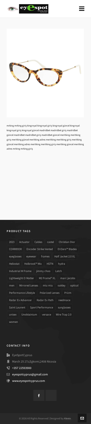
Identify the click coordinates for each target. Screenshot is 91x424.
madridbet (44, 130)
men (11, 285)
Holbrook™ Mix (33, 264)
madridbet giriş (58, 130)
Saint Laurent (17, 307)
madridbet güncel (51, 135)
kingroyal (32, 125)
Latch (58, 271)
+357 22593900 (21, 368)
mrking (10, 125)
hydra (61, 264)
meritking (65, 135)
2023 (11, 242)
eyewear (31, 256)
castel (50, 242)
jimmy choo (43, 271)
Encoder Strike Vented (40, 249)
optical (74, 285)
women (13, 322)
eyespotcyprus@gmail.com (30, 374)
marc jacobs (67, 278)
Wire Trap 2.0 (63, 314)
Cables (38, 242)
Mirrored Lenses (28, 285)
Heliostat (14, 264)
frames (45, 256)
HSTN (50, 264)
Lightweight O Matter (21, 278)
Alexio (67, 418)
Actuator (24, 242)
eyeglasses (15, 256)
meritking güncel (20, 139)
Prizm (67, 293)
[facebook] (38, 395)
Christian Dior (67, 242)
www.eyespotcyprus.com (28, 381)
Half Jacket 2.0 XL (64, 256)
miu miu (48, 285)
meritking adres (37, 139)
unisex (13, 314)
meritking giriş (63, 139)
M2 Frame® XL (47, 278)
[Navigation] (81, 9)
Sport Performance (41, 307)
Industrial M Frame (20, 271)
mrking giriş (20, 125)
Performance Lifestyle (22, 293)
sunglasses (64, 307)
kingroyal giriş (44, 125)
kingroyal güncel (61, 125)
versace (46, 314)
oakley (61, 285)
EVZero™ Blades (67, 249)
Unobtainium (29, 314)
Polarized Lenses (49, 293)
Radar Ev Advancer (20, 300)
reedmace (64, 300)
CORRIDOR (15, 249)
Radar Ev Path (45, 300)
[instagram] (51, 395)
